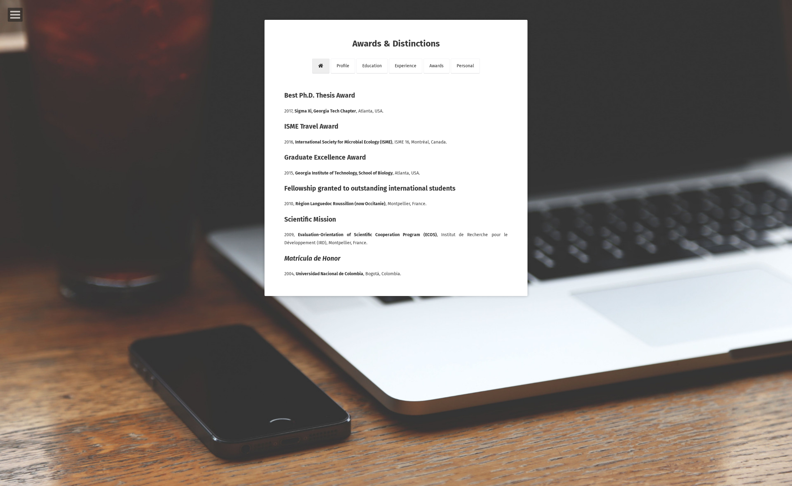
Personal (465, 65)
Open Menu (15, 15)
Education (372, 65)
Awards (436, 65)
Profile (343, 65)
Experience (405, 65)
